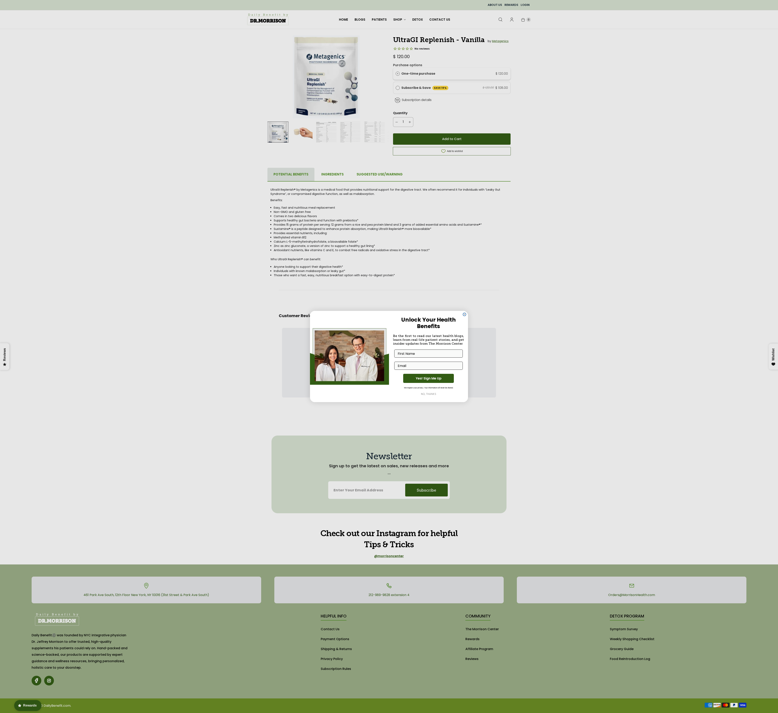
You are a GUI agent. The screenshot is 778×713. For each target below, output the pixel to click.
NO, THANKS (428, 394)
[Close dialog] (464, 314)
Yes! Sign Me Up (428, 378)
